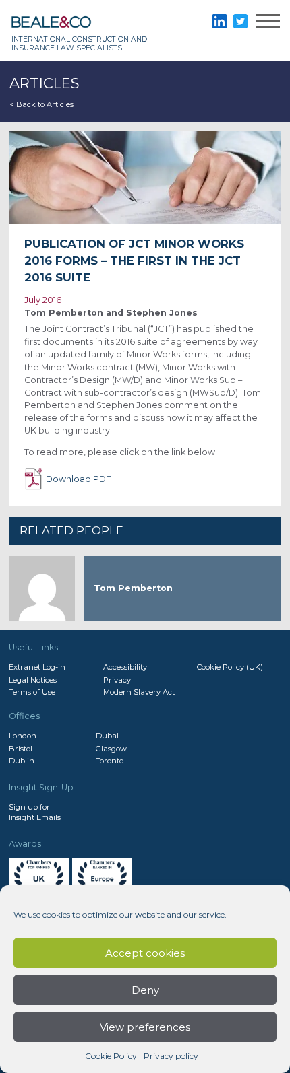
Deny (145, 989)
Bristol (20, 748)
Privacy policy (171, 1056)
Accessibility (125, 667)
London (22, 735)
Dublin (21, 760)
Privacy (117, 680)
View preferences (145, 1026)
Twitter (240, 21)
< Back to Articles (41, 104)
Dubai (107, 735)
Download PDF (78, 479)
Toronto (109, 760)
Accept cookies (145, 952)
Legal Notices (33, 680)
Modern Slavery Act (139, 692)
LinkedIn (219, 21)
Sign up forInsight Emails (35, 811)
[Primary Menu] (268, 23)
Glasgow (111, 748)
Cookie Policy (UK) (230, 667)
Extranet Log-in (37, 667)
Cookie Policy (111, 1056)
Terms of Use (32, 692)
